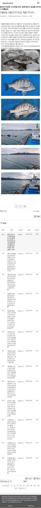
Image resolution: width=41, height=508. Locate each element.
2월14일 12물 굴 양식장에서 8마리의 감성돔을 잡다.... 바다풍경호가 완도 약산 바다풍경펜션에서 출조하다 (11, 281)
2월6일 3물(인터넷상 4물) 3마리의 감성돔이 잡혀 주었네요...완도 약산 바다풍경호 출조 (11, 299)
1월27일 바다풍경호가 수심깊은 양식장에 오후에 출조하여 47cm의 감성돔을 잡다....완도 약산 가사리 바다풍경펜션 (11, 389)
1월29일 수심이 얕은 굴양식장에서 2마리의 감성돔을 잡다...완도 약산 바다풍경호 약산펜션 (11, 372)
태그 (38, 478)
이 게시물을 (36, 211)
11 (24, 485)
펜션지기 (4, 16)
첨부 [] (3, 211)
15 (38, 485)
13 (31, 485)
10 (20, 485)
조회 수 (37, 230)
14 (34, 485)
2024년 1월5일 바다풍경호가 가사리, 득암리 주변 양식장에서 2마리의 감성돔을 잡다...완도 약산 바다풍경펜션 (11, 408)
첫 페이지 (6, 485)
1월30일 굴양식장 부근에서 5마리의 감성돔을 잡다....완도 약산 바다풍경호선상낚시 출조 (11, 356)
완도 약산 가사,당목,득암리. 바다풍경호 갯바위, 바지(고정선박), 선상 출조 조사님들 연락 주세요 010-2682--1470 (11, 242)
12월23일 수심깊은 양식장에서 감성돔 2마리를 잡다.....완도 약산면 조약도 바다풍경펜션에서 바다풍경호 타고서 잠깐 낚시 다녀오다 (11, 429)
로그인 (10, 506)
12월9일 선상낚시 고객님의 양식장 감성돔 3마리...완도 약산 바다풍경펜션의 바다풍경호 (11, 448)
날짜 (29, 230)
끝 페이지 (21, 488)
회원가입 (31, 506)
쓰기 (29, 478)
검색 (25, 481)
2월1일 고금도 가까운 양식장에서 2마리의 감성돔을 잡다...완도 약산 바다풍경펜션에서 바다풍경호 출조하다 (11, 338)
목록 (38, 216)
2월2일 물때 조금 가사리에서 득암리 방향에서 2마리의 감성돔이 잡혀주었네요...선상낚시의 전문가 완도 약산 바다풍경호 (11, 319)
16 (16, 488)
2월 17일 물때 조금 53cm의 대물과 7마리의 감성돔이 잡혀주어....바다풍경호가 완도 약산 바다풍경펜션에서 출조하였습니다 (11, 262)
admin (20, 234)
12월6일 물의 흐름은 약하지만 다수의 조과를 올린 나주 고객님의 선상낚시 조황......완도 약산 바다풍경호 (11, 464)
